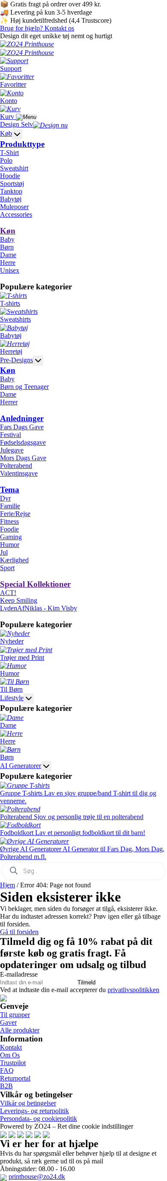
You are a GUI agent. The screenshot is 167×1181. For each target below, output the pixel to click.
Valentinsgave (19, 473)
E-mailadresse (19, 974)
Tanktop (11, 191)
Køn (7, 230)
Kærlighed (14, 560)
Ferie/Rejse (15, 513)
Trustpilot (13, 1062)
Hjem (7, 885)
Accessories (16, 214)
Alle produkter (19, 1030)
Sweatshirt (14, 168)
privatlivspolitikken (133, 989)
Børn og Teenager (24, 386)
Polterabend (16, 465)
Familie (10, 506)
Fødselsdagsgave (23, 442)
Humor (9, 544)
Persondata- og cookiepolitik (38, 1118)
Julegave (12, 450)
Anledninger (22, 418)
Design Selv (16, 124)
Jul (4, 552)
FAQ (7, 1070)
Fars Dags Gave (22, 427)
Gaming (11, 536)
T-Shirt (9, 152)
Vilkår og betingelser (28, 1103)
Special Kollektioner (35, 584)
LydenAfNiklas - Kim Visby (38, 608)
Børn (7, 247)
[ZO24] (3, 997)
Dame (8, 254)
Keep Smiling (18, 600)
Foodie (9, 529)
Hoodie (10, 175)
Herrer (9, 402)
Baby (7, 239)
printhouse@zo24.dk (37, 1176)
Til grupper (15, 1014)
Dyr (5, 498)
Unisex (9, 270)
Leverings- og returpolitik (34, 1110)
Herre (7, 262)
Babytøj (10, 199)
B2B (6, 1086)
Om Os (10, 1055)
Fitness (9, 521)
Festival (10, 434)
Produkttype (22, 144)
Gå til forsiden (19, 931)
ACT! (8, 592)
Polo (6, 160)
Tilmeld (86, 982)
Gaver (8, 1022)
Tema (9, 489)
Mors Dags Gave (23, 457)
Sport (7, 567)
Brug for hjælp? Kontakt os (37, 28)
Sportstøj (12, 183)
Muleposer (14, 206)
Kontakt (11, 1047)
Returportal (15, 1078)
